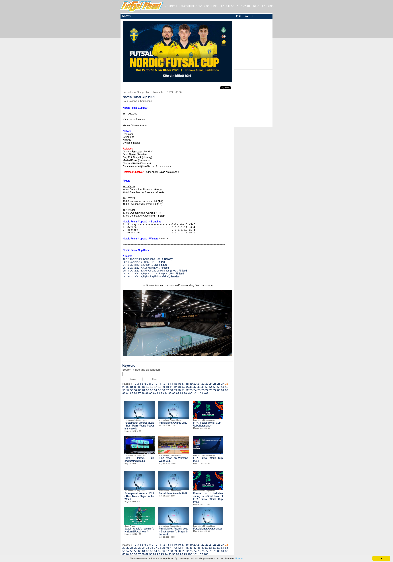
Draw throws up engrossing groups (139, 459)
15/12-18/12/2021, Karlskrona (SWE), (148, 259)
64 (155, 390)
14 (171, 383)
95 (169, 393)
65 (159, 390)
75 (198, 390)
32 (135, 387)
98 (181, 393)
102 (200, 393)
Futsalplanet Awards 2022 (173, 422)
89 (146, 393)
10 (155, 383)
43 (179, 387)
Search (133, 379)
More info (239, 558)
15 (175, 383)
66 (163, 390)
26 (218, 383)
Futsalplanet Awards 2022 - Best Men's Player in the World (139, 496)
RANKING (268, 6)
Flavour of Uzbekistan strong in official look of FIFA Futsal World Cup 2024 (208, 498)
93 (162, 393)
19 (191, 383)
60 (139, 390)
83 (123, 393)
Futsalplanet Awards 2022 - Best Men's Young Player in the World (139, 425)
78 (210, 390)
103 (206, 393)
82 (226, 390)
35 (147, 387)
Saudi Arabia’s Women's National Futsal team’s (139, 530)
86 (135, 393)
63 (151, 390)
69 (175, 390)
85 (131, 393)
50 (206, 387)
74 (194, 390)
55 (226, 387)
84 (127, 393)
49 (202, 387)
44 (183, 387)
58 (131, 390)
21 (198, 383)
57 (127, 390)
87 (139, 393)
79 (214, 390)
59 (135, 390)
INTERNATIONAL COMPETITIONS (183, 6)
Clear (154, 379)
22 (202, 383)
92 (158, 393)
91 (154, 393)
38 (159, 387)
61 (143, 390)
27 (222, 383)
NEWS (256, 6)
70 (179, 390)
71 (183, 390)
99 (185, 393)
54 (222, 387)
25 (214, 383)
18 (187, 383)
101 (195, 393)
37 (155, 387)
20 (194, 383)
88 (143, 393)
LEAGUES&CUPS (229, 6)
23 (206, 383)
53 (218, 387)
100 (190, 393)
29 (123, 387)
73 (191, 390)
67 (167, 390)
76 (202, 390)
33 (139, 387)
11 (159, 383)
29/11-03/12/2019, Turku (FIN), (144, 261)
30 (127, 387)
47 (194, 387)
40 (167, 387)
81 (222, 390)
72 (187, 390)
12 (163, 383)
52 (214, 387)
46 (191, 387)
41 (171, 387)
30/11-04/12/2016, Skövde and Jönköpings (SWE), (155, 270)
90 (150, 393)
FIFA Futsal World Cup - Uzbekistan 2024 (208, 424)
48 (198, 387)
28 (226, 383)
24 (210, 383)
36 (151, 387)
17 (183, 383)
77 (206, 390)
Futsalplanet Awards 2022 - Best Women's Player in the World (173, 531)
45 (187, 387)
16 (179, 383)
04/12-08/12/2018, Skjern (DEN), (145, 264)
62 (147, 390)
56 (123, 390)
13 (167, 383)
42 (175, 387)
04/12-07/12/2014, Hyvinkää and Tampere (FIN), (153, 273)
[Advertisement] (253, 97)
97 (177, 393)
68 (171, 390)
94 (166, 393)
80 (218, 390)
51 (210, 387)
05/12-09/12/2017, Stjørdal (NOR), (146, 267)
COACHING (211, 6)
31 (131, 387)
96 (173, 393)
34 (143, 387)
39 (163, 387)
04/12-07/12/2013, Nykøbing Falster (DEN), (151, 276)
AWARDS (246, 6)
